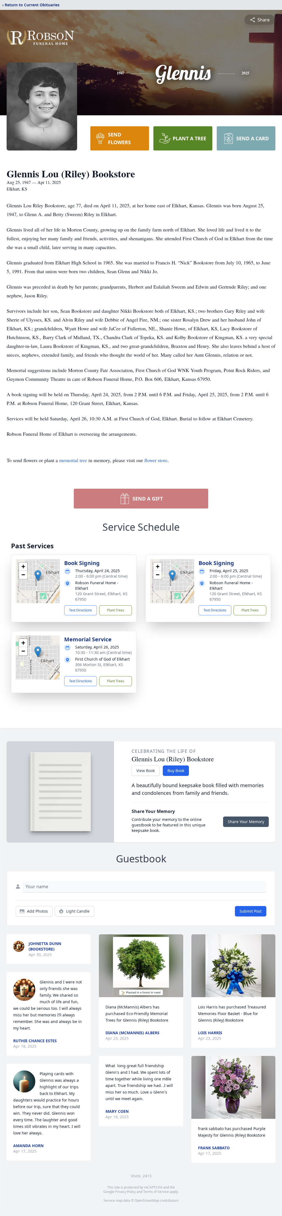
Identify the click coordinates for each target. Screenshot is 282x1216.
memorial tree (73, 460)
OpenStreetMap (147, 1200)
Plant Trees (115, 610)
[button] (37, 575)
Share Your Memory (246, 821)
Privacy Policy (125, 1191)
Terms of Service (156, 1191)
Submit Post (251, 911)
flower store (155, 460)
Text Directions (80, 610)
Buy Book (175, 770)
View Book (145, 770)
